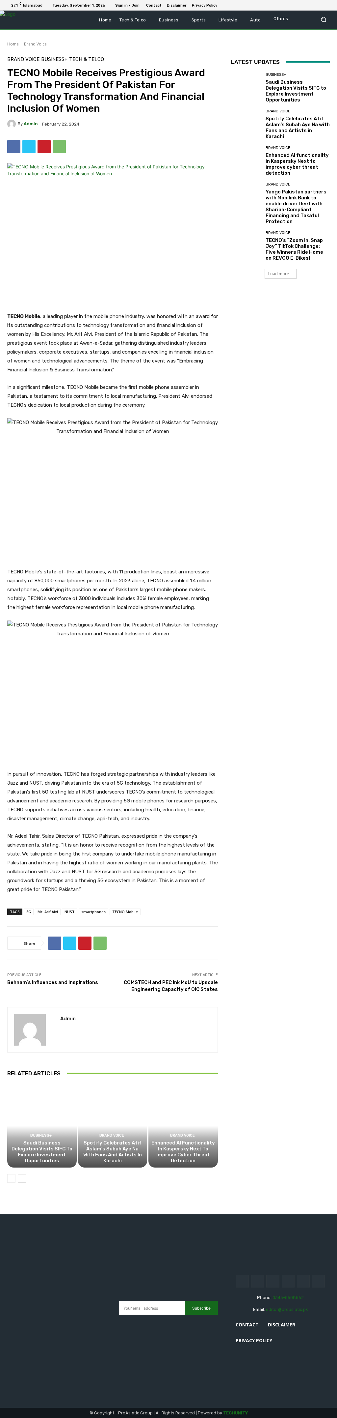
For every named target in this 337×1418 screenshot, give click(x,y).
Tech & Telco (86, 59)
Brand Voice (35, 44)
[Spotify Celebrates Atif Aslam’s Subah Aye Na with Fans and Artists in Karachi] (112, 1126)
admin (31, 124)
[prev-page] (11, 1178)
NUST (70, 911)
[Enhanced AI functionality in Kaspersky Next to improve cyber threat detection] (183, 1126)
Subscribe (201, 1308)
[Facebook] (295, 5)
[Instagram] (257, 1281)
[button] (323, 19)
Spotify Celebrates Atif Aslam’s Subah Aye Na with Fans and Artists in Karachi (112, 1152)
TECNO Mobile (125, 911)
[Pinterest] (44, 146)
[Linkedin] (303, 5)
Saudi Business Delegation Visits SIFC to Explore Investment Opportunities (42, 1152)
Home (13, 44)
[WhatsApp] (327, 5)
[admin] (12, 124)
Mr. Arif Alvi (48, 911)
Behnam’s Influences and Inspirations (52, 982)
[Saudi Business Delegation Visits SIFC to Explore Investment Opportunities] (42, 1126)
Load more (278, 273)
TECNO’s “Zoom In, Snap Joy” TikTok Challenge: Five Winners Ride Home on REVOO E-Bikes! (294, 249)
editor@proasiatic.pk (287, 1309)
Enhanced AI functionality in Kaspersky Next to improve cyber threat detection (183, 1152)
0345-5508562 (288, 1297)
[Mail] (311, 5)
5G (28, 911)
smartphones (93, 911)
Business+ (54, 59)
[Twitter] (319, 5)
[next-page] (22, 1178)
